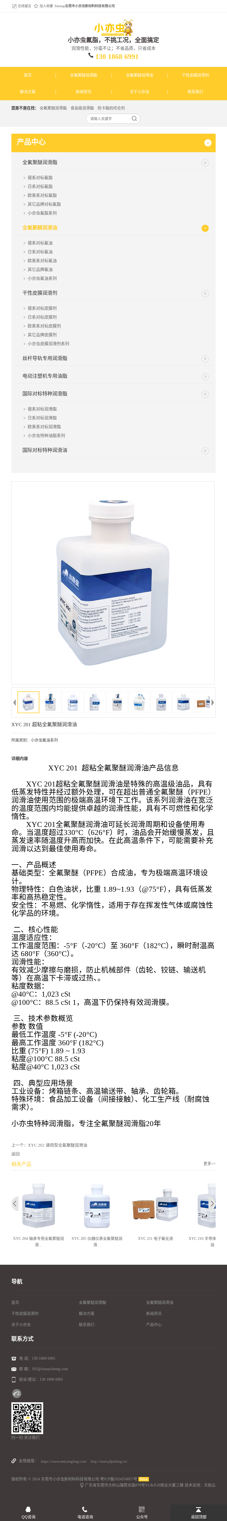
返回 (15, 1154)
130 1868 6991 (117, 57)
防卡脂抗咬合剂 (111, 108)
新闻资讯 (154, 1314)
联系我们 (86, 1325)
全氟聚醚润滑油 (159, 1302)
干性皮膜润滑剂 (24, 1314)
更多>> (209, 1164)
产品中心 (154, 1325)
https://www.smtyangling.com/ (64, 1461)
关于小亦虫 (21, 1325)
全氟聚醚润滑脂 (53, 108)
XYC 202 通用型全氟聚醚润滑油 (57, 1145)
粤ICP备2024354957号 (118, 1479)
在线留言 (24, 6)
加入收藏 (46, 6)
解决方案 (86, 1314)
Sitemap (60, 6)
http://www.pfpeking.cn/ (109, 1461)
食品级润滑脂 (82, 108)
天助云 (210, 1485)
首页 (15, 1302)
